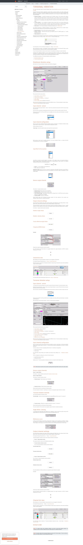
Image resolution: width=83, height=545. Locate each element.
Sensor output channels (38, 333)
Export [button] (63, 1)
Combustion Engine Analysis (23, 24)
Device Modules (19, 45)
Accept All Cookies (10, 538)
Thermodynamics (20, 44)
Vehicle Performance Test (21, 37)
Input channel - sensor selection (40, 95)
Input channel (36, 328)
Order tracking (20, 28)
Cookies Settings (10, 541)
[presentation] (50, 164)
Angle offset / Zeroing (38, 335)
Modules (37, 3)
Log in (67, 1)
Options (16, 12)
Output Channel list (19, 18)
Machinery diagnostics (44, 3)
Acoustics (19, 35)
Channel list (36, 103)
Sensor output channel (38, 100)
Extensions (18, 47)
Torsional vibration (21, 31)
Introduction (17, 11)
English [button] (59, 1)
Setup (33, 3)
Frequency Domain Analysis (22, 22)
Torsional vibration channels (39, 334)
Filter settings (36, 99)
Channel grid (56, 277)
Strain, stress (19, 32)
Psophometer (19, 43)
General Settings (19, 15)
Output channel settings (38, 330)
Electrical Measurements (21, 33)
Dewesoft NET (17, 52)
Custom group (19, 41)
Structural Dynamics (20, 39)
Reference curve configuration (39, 337)
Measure (16, 49)
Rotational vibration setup (52, 373)
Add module (48, 36)
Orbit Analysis (20, 27)
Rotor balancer (20, 29)
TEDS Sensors (17, 53)
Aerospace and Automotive (21, 40)
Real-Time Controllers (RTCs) (22, 36)
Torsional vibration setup (38, 59)
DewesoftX (26, 1)
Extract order (60, 25)
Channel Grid (18, 16)
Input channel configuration (39, 98)
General (18, 20)
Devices (17, 48)
